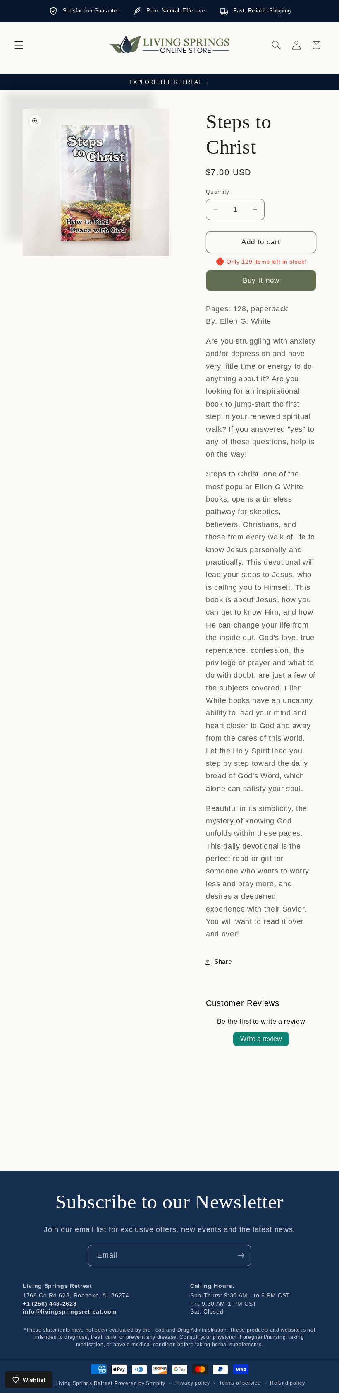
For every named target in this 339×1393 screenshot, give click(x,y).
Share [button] (223, 961)
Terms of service (239, 1383)
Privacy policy (192, 1383)
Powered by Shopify (140, 1383)
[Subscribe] (241, 1255)
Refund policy (287, 1383)
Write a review (261, 1038)
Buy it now (261, 280)
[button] (19, 45)
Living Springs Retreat (83, 1383)
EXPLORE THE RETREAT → (169, 82)
